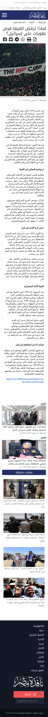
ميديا (41, 644)
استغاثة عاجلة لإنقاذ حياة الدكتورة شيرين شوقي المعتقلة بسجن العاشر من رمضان (27, 462)
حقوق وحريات (37, 670)
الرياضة (40, 661)
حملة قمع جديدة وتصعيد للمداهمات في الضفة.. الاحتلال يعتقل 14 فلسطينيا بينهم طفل (25, 537)
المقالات (40, 652)
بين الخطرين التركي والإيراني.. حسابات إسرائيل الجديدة (27, 7)
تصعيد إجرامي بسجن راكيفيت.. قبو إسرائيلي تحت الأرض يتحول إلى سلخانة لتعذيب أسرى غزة (24, 503)
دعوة (41, 630)
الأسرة (41, 639)
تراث (42, 666)
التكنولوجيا (38, 626)
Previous (2, 8)
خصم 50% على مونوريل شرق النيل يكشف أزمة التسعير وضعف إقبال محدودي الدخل (24, 428)
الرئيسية (42, 22)
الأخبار (32, 22)
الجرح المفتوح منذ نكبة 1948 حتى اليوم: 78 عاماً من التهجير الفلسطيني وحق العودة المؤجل (25, 602)
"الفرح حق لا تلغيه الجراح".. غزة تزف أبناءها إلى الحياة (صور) (24, 570)
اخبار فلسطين (19, 22)
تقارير (41, 657)
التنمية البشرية (36, 635)
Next (7, 8)
